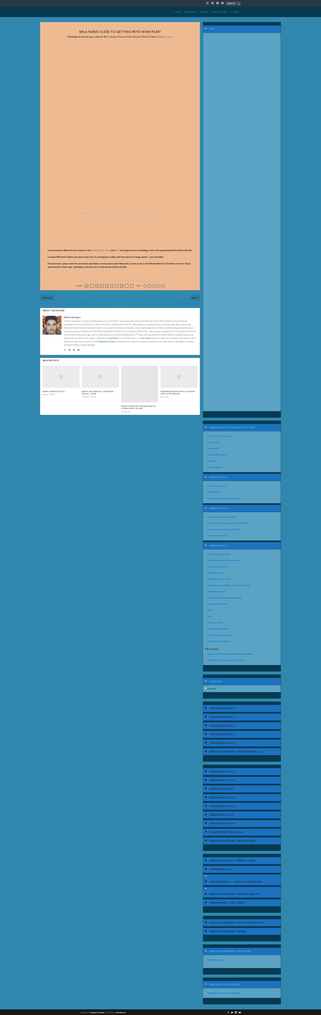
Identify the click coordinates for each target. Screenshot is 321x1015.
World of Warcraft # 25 (53, 391)
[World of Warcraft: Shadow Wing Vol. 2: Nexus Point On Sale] (139, 384)
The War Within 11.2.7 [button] (222, 708)
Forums (235, 12)
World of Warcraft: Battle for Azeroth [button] (236, 922)
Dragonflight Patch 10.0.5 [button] (226, 832)
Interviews (190, 12)
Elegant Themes (97, 1012)
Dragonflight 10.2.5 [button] (222, 780)
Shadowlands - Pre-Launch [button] (227, 902)
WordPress (121, 1012)
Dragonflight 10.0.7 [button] (222, 823)
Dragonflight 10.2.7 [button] (222, 771)
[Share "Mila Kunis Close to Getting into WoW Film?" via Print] (131, 285)
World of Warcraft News (145, 36)
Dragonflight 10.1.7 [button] (222, 797)
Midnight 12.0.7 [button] (218, 477)
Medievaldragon (86, 36)
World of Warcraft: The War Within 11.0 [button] (235, 751)
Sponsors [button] (216, 681)
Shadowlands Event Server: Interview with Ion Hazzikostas (178, 392)
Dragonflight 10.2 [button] (221, 789)
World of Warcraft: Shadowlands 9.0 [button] (234, 894)
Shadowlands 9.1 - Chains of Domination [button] (235, 881)
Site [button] (212, 29)
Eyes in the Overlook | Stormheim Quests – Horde (98, 392)
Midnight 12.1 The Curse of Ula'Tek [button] (232, 427)
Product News (219, 12)
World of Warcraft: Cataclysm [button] (230, 951)
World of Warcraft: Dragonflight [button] (232, 841)
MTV (117, 250)
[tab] (242, 29)
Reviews (204, 12)
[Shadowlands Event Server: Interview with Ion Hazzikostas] (179, 377)
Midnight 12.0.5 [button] (218, 508)
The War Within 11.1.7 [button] (222, 725)
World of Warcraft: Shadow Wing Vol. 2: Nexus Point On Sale (138, 407)
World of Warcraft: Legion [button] (227, 931)
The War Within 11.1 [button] (221, 734)
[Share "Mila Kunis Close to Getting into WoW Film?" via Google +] (96, 285)
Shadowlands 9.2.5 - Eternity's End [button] (232, 860)
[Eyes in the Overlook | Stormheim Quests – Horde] (100, 377)
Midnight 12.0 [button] (217, 545)
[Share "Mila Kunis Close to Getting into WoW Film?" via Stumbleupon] (121, 285)
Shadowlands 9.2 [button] (220, 869)
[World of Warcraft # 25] (61, 377)
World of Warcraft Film (121, 36)
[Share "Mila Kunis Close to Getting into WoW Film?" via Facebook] (86, 285)
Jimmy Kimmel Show (100, 250)
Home (178, 12)
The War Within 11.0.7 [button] (222, 743)
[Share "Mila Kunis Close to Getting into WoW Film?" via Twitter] (91, 285)
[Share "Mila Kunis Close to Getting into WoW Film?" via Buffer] (116, 285)
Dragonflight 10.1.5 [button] (222, 806)
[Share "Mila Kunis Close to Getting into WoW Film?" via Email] (126, 285)
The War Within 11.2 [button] (221, 717)
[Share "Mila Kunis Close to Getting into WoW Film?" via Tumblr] (101, 285)
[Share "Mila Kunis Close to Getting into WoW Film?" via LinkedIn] (111, 285)
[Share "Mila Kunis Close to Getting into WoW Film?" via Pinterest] (106, 285)
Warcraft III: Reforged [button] (224, 984)
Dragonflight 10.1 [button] (221, 815)
